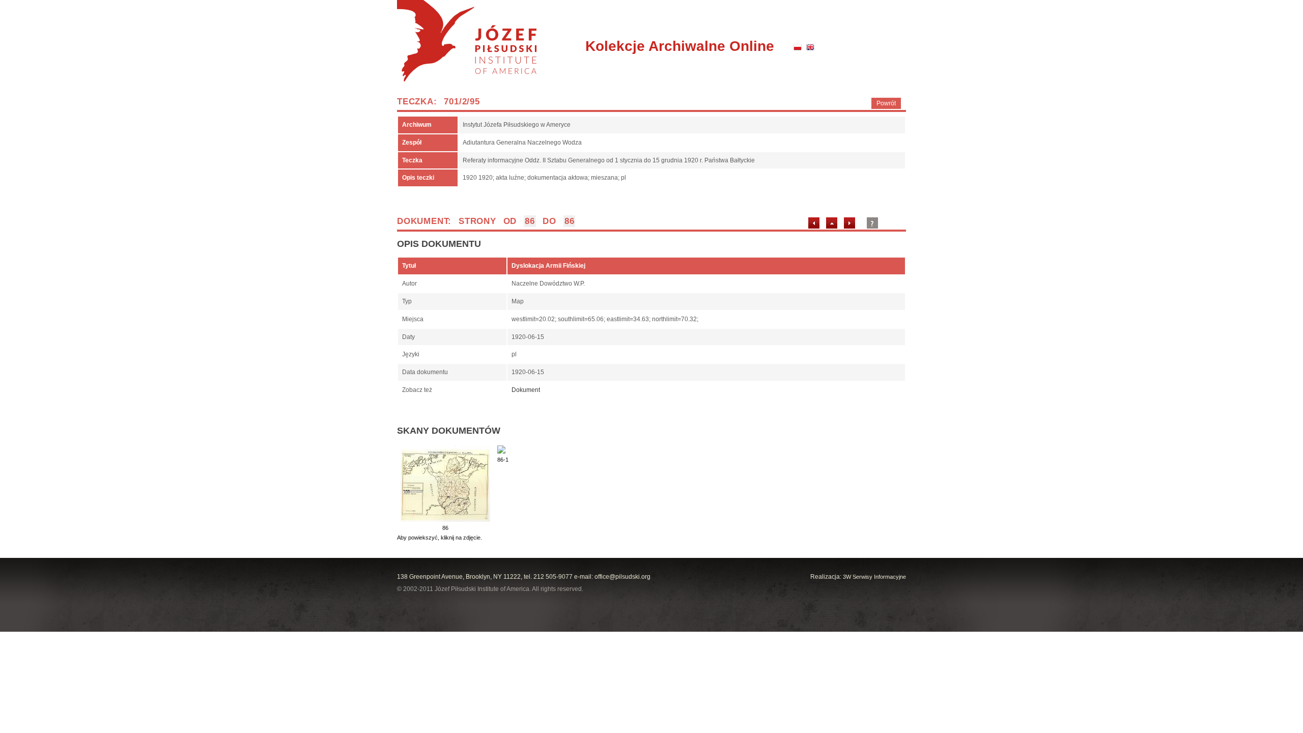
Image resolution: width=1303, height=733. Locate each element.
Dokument (526, 389)
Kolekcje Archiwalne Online (679, 46)
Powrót (886, 103)
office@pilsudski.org (622, 576)
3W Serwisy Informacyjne (874, 577)
